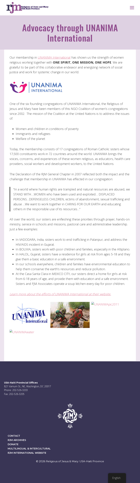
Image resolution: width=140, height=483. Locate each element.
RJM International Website (27, 452)
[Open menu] (132, 7)
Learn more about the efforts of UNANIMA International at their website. (60, 294)
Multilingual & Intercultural (29, 448)
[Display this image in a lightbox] (29, 315)
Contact (14, 435)
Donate (13, 444)
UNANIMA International (54, 57)
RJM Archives (17, 440)
